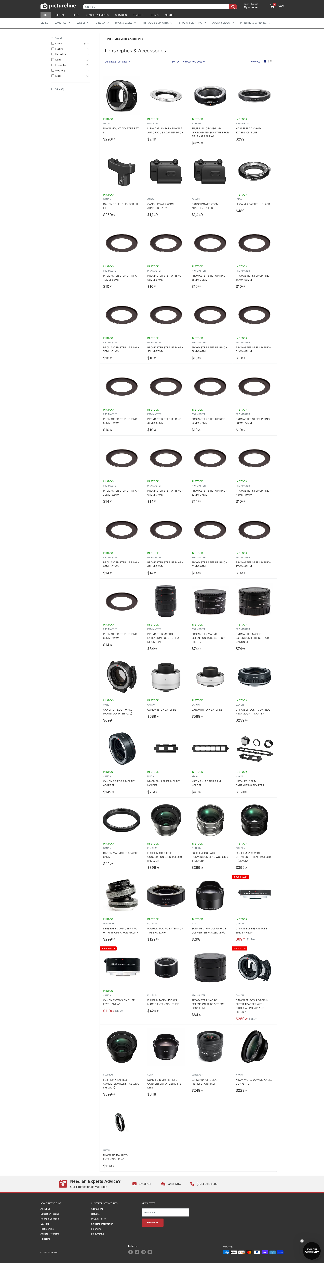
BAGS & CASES (123, 22)
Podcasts (45, 1238)
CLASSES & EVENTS (97, 15)
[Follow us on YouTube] (149, 1252)
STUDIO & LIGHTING (190, 22)
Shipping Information (102, 1223)
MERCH (169, 15)
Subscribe (152, 1222)
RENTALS (61, 15)
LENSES (81, 22)
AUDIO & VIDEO (221, 22)
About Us (45, 1208)
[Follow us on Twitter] (137, 1252)
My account (251, 7)
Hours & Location (49, 1218)
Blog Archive (97, 1233)
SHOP (46, 15)
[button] (312, 1251)
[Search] (233, 6)
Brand (58, 38)
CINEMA (100, 22)
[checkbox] (70, 43)
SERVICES (121, 15)
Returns (95, 1213)
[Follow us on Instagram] (143, 1252)
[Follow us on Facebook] (130, 1252)
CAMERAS (60, 22)
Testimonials (47, 1228)
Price (59, 89)
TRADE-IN (138, 15)
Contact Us (97, 1208)
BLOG (76, 15)
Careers (44, 1223)
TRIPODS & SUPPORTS (156, 22)
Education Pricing (49, 1213)
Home (108, 38)
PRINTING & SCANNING (253, 22)
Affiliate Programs (49, 1233)
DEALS (154, 15)
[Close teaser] (302, 1241)
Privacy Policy (98, 1218)
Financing (96, 1228)
